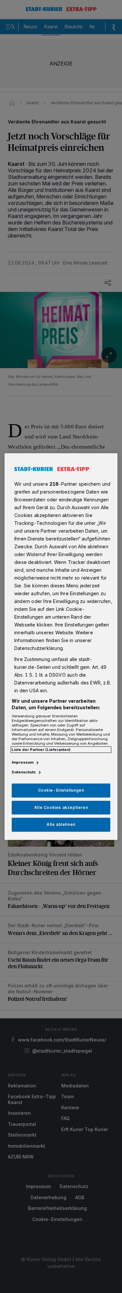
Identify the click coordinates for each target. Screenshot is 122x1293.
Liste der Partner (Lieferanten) (41, 749)
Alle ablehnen (61, 824)
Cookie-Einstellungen (61, 790)
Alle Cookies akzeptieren (61, 807)
